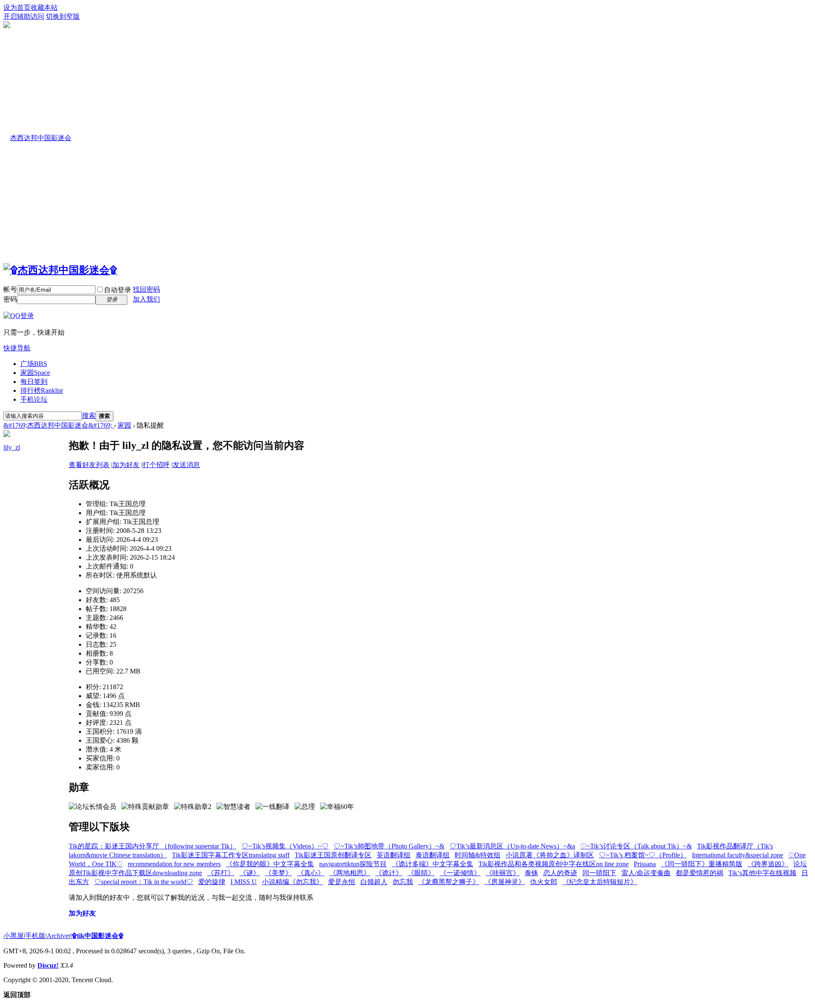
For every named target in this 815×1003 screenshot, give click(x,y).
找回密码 (146, 289)
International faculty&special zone (737, 855)
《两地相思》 (349, 872)
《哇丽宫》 (503, 872)
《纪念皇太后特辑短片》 (599, 881)
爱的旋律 (211, 881)
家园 (35, 372)
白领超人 (374, 881)
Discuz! (48, 965)
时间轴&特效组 (477, 855)
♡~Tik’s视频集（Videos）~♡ (285, 846)
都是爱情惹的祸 (699, 872)
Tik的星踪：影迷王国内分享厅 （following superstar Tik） (152, 846)
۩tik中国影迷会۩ (98, 935)
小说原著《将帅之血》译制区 (550, 855)
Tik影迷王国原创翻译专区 (333, 855)
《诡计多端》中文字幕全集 (432, 864)
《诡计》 (388, 872)
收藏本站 (44, 7)
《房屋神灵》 (504, 881)
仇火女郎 (543, 881)
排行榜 (41, 390)
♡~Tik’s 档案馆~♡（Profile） (643, 855)
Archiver (58, 935)
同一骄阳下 (599, 872)
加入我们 (146, 299)
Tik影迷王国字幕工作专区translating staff (230, 855)
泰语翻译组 (433, 855)
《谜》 (249, 872)
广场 (33, 363)
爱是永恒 (341, 881)
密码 (10, 299)
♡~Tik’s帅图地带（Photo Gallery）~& (389, 846)
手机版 (35, 935)
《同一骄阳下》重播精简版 (701, 864)
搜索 (89, 415)
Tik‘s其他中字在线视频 (762, 872)
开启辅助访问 (23, 16)
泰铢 (531, 872)
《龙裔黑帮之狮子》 (448, 881)
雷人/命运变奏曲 (646, 872)
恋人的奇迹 (560, 872)
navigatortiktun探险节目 (353, 864)
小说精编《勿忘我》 (292, 881)
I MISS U (243, 881)
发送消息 (186, 464)
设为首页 (17, 7)
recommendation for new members (174, 864)
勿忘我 (403, 881)
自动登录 (117, 289)
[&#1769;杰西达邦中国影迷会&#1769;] (60, 270)
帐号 (10, 289)
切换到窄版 (63, 16)
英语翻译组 (393, 855)
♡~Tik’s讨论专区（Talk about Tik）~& (636, 846)
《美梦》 (278, 872)
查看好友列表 (89, 464)
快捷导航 (17, 348)
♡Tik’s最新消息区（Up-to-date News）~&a (512, 846)
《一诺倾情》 (460, 872)
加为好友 (126, 464)
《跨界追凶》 (768, 864)
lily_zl (11, 447)
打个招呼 (156, 464)
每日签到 (34, 381)
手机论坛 (34, 399)
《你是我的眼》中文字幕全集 (270, 864)
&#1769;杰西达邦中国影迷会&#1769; (58, 425)
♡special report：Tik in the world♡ (143, 881)
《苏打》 (220, 872)
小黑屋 (13, 935)
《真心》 (310, 872)
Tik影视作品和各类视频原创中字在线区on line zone (553, 864)
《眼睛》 (421, 872)
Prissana (645, 864)
